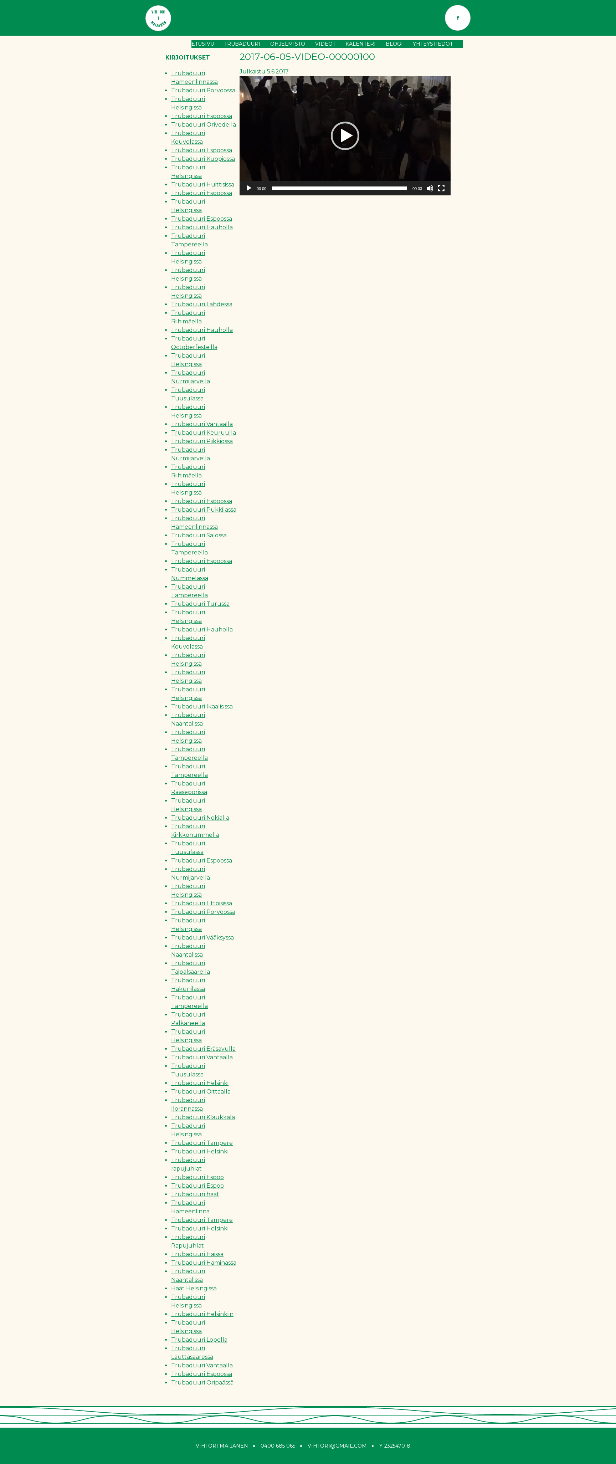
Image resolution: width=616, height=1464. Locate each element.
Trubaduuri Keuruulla (203, 432)
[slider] (339, 188)
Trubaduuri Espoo (197, 1177)
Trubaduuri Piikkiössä (202, 441)
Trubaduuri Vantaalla (202, 424)
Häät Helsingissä (194, 1288)
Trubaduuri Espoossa (201, 116)
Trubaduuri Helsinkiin (202, 1314)
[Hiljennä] (429, 188)
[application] (345, 135)
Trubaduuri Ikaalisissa (202, 706)
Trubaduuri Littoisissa (201, 903)
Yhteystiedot (433, 44)
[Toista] (248, 188)
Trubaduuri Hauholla (202, 227)
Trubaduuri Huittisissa (202, 184)
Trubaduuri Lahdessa (201, 304)
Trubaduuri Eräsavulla (203, 1048)
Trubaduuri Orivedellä (203, 124)
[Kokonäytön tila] (441, 188)
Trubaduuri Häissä (197, 1254)
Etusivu (202, 44)
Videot (325, 44)
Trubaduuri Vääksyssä (202, 937)
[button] (345, 136)
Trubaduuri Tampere (202, 1143)
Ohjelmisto (287, 44)
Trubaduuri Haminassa (203, 1262)
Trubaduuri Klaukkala (203, 1117)
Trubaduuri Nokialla (200, 817)
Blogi (394, 44)
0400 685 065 (278, 1446)
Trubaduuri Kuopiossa (203, 158)
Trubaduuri (242, 44)
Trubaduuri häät (195, 1194)
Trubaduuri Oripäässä (202, 1382)
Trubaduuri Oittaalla (201, 1091)
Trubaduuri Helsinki (200, 1083)
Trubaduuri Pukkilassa (203, 509)
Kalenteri (360, 44)
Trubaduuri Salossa (199, 535)
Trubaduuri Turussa (200, 603)
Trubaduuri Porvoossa (203, 90)
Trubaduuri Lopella (199, 1339)
